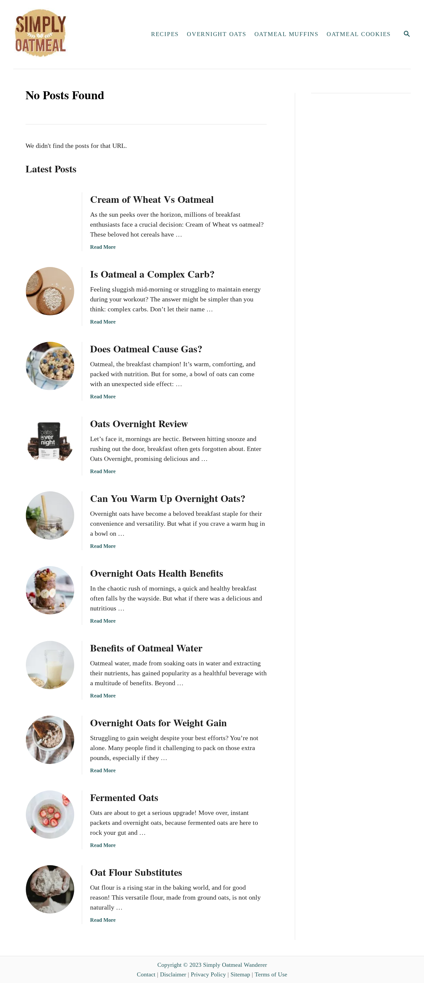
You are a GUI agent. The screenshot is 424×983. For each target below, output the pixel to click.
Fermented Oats (124, 797)
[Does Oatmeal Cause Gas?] (50, 366)
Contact (146, 974)
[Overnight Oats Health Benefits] (50, 590)
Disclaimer (173, 974)
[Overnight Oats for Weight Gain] (50, 740)
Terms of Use (271, 974)
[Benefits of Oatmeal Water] (50, 665)
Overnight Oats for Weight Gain (158, 722)
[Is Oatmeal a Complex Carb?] (50, 291)
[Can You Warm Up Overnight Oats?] (50, 515)
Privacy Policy (208, 974)
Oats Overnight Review (139, 423)
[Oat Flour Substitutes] (50, 889)
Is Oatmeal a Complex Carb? (152, 273)
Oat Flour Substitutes (136, 872)
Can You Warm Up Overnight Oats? (167, 498)
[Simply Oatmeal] (71, 34)
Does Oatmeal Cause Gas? (146, 348)
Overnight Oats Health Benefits (156, 572)
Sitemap (240, 974)
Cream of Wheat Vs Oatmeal (152, 199)
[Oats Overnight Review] (50, 441)
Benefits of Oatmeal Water (146, 647)
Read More (103, 247)
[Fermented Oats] (50, 814)
